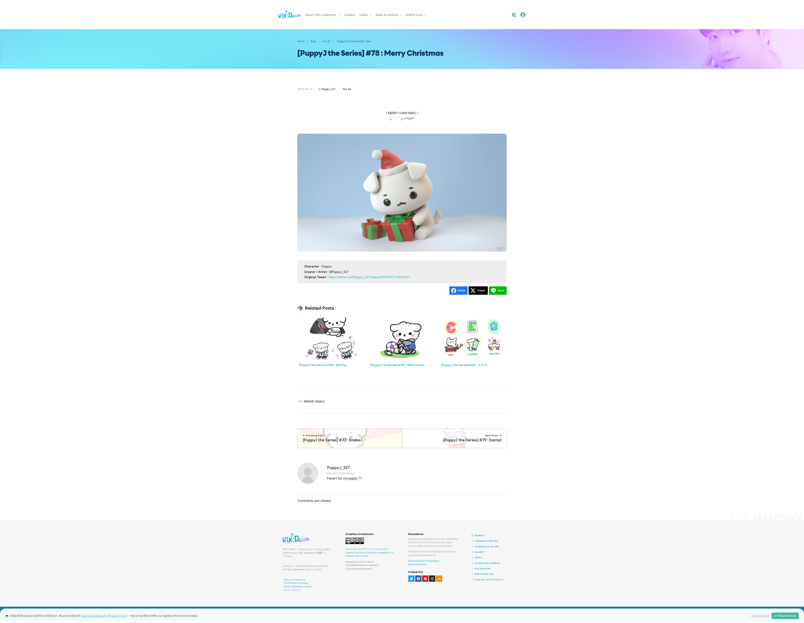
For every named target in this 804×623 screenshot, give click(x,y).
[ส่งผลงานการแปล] (417, 564)
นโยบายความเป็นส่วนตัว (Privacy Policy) (104, 616)
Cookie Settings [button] (292, 589)
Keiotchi (309, 401)
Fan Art (326, 41)
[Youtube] (425, 578)
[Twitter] (411, 578)
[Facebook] (418, 578)
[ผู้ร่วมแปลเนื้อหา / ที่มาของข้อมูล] (423, 561)
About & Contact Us (294, 579)
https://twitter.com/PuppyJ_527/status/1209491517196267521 (369, 277)
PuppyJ (320, 401)
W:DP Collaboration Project (298, 586)
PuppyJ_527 (328, 89)
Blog (313, 41)
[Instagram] (432, 578)
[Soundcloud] (439, 578)
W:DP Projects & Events (296, 583)
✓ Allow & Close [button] (785, 616)
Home (300, 41)
